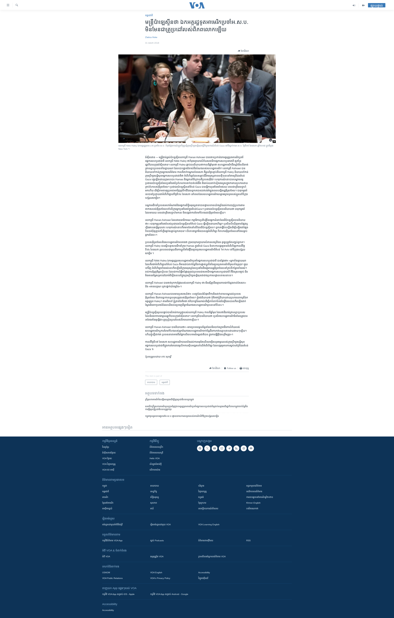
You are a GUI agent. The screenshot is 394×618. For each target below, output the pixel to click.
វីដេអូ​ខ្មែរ (105, 447)
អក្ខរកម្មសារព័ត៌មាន (254, 485)
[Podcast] (244, 448)
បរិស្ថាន (201, 485)
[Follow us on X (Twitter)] (207, 448)
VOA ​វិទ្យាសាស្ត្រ (109, 464)
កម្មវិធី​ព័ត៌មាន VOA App (112, 540)
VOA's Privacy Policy (160, 578)
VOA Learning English (208, 524)
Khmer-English (253, 503)
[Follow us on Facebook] (200, 448)
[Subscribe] (251, 448)
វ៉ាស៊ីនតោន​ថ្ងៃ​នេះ (109, 452)
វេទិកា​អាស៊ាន (155, 469)
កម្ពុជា (104, 485)
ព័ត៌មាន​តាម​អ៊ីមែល (205, 540)
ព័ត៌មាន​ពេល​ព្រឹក (156, 447)
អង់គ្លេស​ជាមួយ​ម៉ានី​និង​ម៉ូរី (112, 524)
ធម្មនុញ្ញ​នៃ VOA (156, 556)
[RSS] (236, 448)
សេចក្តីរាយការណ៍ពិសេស (208, 508)
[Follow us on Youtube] (214, 448)
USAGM (106, 572)
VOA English (156, 572)
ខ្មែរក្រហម (202, 503)
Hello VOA (155, 458)
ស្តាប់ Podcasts (157, 540)
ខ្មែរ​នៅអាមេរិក (107, 503)
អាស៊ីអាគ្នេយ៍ (107, 508)
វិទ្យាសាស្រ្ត (202, 491)
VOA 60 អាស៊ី (108, 469)
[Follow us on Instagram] (222, 448)
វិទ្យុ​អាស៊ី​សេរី (203, 578)
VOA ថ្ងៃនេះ (107, 458)
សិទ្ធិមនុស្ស (154, 497)
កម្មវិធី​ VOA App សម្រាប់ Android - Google (169, 594)
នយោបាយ (154, 485)
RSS (248, 540)
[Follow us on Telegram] (229, 448)
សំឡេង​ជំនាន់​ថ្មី (156, 464)
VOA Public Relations (112, 578)
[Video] (363, 5)
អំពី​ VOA (106, 556)
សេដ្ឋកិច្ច (153, 491)
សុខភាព (153, 503)
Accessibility (204, 572)
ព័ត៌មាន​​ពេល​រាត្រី (156, 452)
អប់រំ (152, 508)
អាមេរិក (105, 497)
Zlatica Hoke (151, 37)
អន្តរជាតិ (149, 15)
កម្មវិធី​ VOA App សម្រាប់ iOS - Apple (118, 594)
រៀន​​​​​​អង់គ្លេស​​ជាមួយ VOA (160, 524)
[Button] (243, 51)
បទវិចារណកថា (252, 508)
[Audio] (354, 5)
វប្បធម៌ (201, 497)
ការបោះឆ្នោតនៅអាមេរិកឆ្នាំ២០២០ (259, 497)
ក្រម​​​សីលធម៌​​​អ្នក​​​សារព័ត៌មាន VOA (212, 556)
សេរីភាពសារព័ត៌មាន (254, 491)
